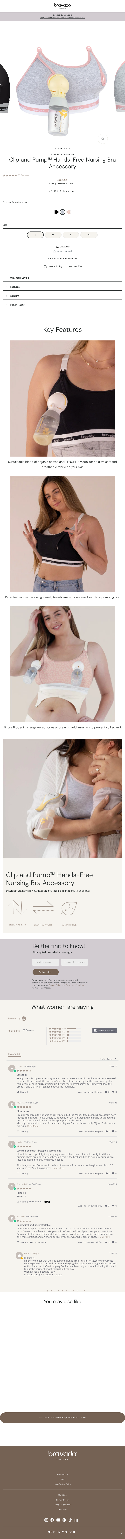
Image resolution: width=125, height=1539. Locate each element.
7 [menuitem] (70, 1290)
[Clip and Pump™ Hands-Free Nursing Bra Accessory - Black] (19, 1391)
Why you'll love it (19, 277)
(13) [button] (63, 1031)
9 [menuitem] (77, 1290)
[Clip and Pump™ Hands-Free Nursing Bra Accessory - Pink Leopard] (31, 1391)
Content (14, 295)
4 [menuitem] (58, 1290)
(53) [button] (64, 1028)
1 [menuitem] (47, 1290)
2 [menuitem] (51, 1290)
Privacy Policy (62, 1500)
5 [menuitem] (62, 1290)
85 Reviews (23, 175)
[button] (104, 1030)
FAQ (62, 1479)
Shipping (52, 183)
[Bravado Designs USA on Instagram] (46, 1520)
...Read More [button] (32, 1126)
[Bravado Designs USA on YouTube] (58, 1520)
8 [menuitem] (73, 1290)
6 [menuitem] (66, 1290)
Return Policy (17, 305)
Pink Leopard (68, 212)
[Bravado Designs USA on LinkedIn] (76, 1520)
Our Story (62, 1495)
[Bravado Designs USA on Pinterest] (64, 1520)
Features (15, 286)
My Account (62, 1474)
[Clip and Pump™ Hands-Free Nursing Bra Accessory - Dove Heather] (25, 1391)
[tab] (14, 1054)
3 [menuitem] (55, 1290)
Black (56, 212)
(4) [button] (63, 1038)
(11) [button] (63, 1034)
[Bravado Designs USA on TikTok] (70, 1520)
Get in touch (62, 1532)
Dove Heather (62, 212)
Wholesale (62, 1509)
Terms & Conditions (62, 1504)
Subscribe (45, 972)
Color (15, 202)
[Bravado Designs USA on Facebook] (52, 1520)
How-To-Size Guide (62, 1484)
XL (89, 234)
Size (5, 224)
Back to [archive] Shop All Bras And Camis (65, 1417)
